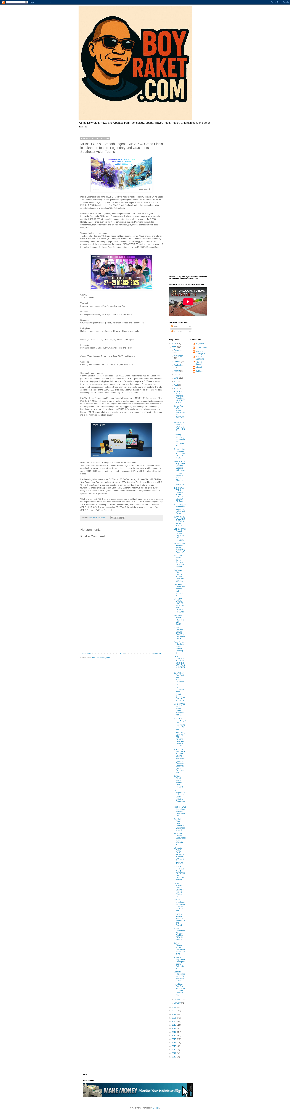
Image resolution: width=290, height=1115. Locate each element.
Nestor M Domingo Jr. (201, 352)
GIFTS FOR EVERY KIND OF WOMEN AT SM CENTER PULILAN (179, 605)
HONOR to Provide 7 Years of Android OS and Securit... (179, 919)
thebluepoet (201, 371)
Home (122, 653)
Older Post (157, 653)
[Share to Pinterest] (123, 517)
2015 (174, 1039)
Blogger (156, 1108)
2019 (174, 1025)
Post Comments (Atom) (101, 658)
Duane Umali (201, 348)
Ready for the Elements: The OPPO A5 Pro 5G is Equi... (179, 453)
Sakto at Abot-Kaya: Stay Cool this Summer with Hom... (179, 465)
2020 (174, 1021)
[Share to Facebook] (120, 517)
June (176, 378)
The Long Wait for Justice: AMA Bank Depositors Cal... (180, 811)
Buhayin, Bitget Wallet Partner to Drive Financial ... (179, 781)
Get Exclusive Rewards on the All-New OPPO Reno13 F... (179, 547)
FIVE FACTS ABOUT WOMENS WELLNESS (179, 427)
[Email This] (111, 517)
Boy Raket (200, 344)
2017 (174, 1032)
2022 (174, 1014)
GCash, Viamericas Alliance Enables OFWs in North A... (179, 934)
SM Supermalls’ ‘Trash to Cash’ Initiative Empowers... (180, 796)
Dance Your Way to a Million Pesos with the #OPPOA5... (179, 412)
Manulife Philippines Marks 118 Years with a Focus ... (179, 976)
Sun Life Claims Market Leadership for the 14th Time (179, 948)
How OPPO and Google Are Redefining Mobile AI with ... (180, 723)
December (178, 350)
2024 (174, 1007)
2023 (174, 1011)
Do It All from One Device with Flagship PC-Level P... (180, 678)
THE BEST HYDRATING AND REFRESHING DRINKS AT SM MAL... (179, 873)
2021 (174, 1018)
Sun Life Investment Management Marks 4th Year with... (179, 905)
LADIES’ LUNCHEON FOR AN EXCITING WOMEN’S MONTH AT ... (179, 662)
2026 (174, 344)
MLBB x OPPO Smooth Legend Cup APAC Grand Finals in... (180, 534)
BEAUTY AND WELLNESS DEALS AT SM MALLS (179, 521)
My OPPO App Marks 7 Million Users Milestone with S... (179, 709)
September (178, 365)
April (176, 385)
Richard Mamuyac (200, 358)
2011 (174, 1053)
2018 (174, 1028)
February (178, 999)
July (176, 374)
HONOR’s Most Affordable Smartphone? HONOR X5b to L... (179, 396)
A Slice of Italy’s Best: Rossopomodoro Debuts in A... (179, 962)
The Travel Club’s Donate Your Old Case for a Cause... (179, 575)
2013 (174, 1046)
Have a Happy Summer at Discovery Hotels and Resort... (179, 509)
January (177, 1003)
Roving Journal (199, 363)
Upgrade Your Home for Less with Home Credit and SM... (179, 767)
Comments (177, 331)
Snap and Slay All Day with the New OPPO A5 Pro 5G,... (179, 561)
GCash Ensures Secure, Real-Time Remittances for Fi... (179, 633)
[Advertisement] (121, 627)
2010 (174, 1057)
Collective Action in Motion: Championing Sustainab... (180, 479)
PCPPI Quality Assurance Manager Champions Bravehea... (179, 753)
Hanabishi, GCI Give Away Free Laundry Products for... (179, 989)
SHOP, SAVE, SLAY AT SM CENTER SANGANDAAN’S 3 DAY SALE (179, 739)
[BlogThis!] (114, 517)
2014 (174, 1043)
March (177, 388)
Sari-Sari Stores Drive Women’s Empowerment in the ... (179, 824)
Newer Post (86, 653)
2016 (174, 1036)
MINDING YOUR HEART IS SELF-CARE (179, 619)
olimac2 (199, 367)
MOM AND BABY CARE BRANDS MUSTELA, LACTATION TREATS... (179, 855)
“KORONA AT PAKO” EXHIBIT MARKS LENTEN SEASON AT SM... (179, 494)
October (177, 362)
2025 (174, 347)
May (176, 381)
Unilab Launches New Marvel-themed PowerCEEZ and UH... (179, 693)
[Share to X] (117, 517)
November (178, 356)
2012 (174, 1050)
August (177, 371)
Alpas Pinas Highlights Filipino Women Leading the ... (179, 647)
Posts (175, 327)
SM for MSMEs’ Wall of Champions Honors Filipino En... (179, 889)
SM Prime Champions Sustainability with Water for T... (180, 838)
